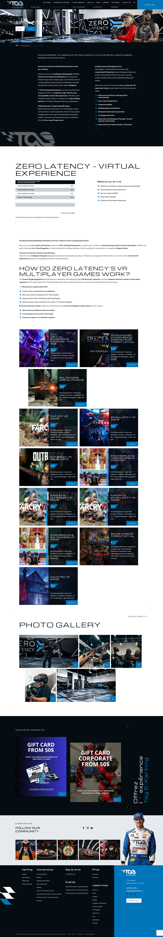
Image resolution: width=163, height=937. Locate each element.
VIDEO (30, 29)
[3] (94, 651)
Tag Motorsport (78, 2)
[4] (126, 651)
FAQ (93, 916)
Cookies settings (89, 934)
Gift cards (47, 2)
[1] (86, 685)
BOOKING (150, 4)
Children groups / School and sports (77, 890)
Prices (114, 7)
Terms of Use (72, 934)
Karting (24, 874)
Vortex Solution (61, 934)
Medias (94, 900)
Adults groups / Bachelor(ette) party (77, 893)
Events (98, 7)
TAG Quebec (115, 2)
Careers (106, 2)
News (98, 2)
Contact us (126, 2)
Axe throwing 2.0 (42, 874)
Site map (80, 934)
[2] (48, 651)
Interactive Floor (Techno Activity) (47, 897)
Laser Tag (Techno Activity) (45, 891)
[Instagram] (88, 828)
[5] (40, 685)
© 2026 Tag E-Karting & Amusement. (32, 934)
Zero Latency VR (42, 884)
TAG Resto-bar (70, 874)
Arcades (39, 901)
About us (90, 2)
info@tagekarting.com (134, 891)
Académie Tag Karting (61, 2)
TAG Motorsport (97, 906)
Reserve (71, 365)
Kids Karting (25, 877)
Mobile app (25, 881)
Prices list (95, 874)
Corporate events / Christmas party (77, 886)
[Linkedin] (92, 828)
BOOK (20, 29)
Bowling (39, 887)
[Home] (15, 4)
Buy (62, 794)
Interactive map (27, 884)
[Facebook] (83, 828)
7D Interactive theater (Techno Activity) (49, 894)
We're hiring (134, 900)
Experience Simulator (43, 881)
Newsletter (95, 920)
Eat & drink (79, 7)
